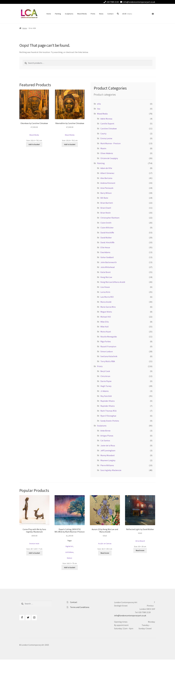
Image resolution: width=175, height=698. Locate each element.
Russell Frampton (108, 346)
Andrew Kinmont (107, 183)
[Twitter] (28, 617)
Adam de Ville (106, 168)
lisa (98, 108)
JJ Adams (104, 391)
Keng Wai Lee (106, 277)
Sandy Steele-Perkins (109, 420)
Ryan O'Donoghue (108, 415)
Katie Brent (105, 272)
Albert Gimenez (107, 173)
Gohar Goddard (107, 257)
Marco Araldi (105, 302)
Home (49, 14)
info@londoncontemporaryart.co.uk (139, 2)
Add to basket (34, 144)
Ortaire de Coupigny (109, 158)
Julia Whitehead (107, 267)
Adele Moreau (106, 118)
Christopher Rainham (109, 217)
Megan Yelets (106, 311)
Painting (58, 14)
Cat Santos (105, 440)
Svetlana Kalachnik (108, 356)
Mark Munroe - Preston (110, 143)
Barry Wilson (106, 193)
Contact (110, 14)
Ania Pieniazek (106, 188)
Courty (103, 133)
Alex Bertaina (106, 178)
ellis (99, 103)
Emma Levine (106, 138)
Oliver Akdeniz (106, 153)
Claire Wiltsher (107, 227)
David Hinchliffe (107, 232)
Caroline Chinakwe (108, 128)
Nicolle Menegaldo (108, 336)
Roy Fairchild (106, 396)
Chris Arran (105, 376)
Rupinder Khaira (107, 401)
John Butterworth (108, 262)
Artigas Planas (106, 435)
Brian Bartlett (106, 203)
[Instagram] (34, 617)
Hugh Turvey (105, 386)
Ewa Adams (105, 252)
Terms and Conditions (79, 607)
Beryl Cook (105, 371)
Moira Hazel (105, 331)
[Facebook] (21, 617)
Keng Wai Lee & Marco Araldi (112, 282)
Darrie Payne (105, 381)
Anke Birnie (105, 430)
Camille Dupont (107, 123)
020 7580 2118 (113, 2)
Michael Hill (105, 316)
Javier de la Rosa (107, 445)
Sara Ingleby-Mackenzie (110, 470)
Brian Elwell (105, 208)
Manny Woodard (107, 455)
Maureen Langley (107, 460)
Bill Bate (104, 198)
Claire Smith (105, 222)
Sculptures (69, 14)
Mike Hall (104, 326)
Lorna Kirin (105, 292)
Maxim (103, 148)
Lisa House (105, 287)
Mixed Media (82, 14)
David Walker (106, 237)
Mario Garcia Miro (108, 307)
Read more (105, 553)
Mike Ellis (104, 321)
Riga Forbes (105, 341)
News (101, 14)
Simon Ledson (106, 351)
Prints (93, 14)
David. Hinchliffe (107, 242)
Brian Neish (105, 212)
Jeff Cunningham (107, 450)
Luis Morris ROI (107, 297)
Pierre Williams (107, 465)
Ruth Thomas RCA (108, 410)
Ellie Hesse (105, 247)
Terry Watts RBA (107, 361)
